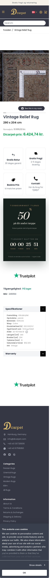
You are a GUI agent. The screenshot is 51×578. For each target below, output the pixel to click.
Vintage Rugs (9, 477)
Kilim (5, 485)
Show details (35, 565)
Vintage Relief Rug (22, 30)
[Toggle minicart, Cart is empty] (46, 12)
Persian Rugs (9, 468)
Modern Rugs (9, 481)
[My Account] (41, 12)
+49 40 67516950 (16, 448)
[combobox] (24, 22)
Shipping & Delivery (12, 516)
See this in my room (33, 108)
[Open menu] (3, 12)
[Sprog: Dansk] (34, 12)
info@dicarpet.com (17, 439)
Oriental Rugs (9, 472)
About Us (7, 503)
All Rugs (6, 490)
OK (24, 573)
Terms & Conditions (12, 508)
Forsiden (7, 30)
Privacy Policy (9, 521)
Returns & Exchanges (13, 512)
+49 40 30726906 (16, 443)
